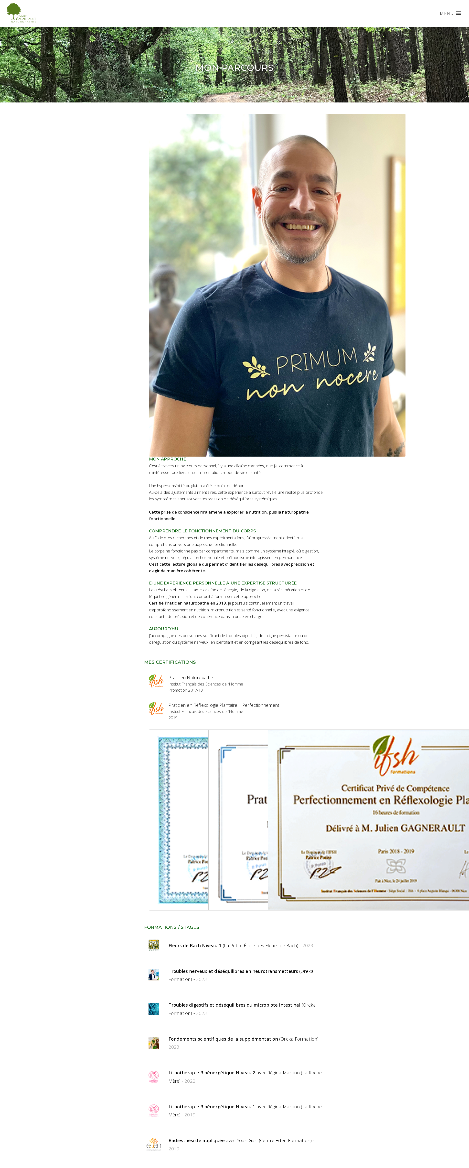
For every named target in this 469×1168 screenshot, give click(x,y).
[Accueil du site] (21, 16)
